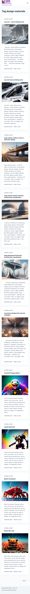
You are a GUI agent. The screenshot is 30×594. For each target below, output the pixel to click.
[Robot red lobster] (15, 491)
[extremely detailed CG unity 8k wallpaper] (15, 327)
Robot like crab (9, 531)
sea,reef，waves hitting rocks (14, 22)
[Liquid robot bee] (15, 439)
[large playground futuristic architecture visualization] (15, 269)
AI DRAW (6, 19)
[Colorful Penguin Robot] (15, 385)
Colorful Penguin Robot (12, 373)
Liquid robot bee (9, 427)
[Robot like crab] (15, 543)
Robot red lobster (10, 479)
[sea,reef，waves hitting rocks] (15, 34)
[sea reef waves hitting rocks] (15, 92)
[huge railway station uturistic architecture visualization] (15, 210)
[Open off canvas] (27, 3)
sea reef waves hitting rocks (13, 80)
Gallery (11, 19)
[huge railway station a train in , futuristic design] (15, 152)
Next (24, 580)
